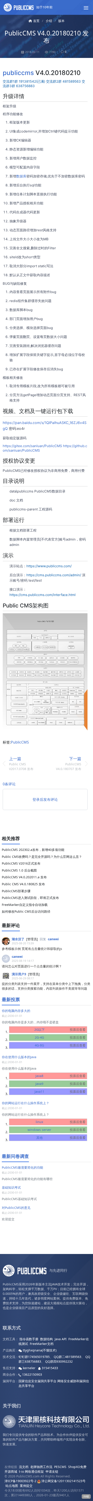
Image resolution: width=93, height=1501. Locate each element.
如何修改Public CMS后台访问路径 (26, 911)
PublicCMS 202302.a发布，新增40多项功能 (33, 850)
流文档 (23, 1467)
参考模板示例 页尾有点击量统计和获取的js (32, 949)
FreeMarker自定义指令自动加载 (25, 905)
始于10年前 (44, 7)
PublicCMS (20, 742)
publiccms (18, 73)
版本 (61, 21)
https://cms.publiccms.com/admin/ (53, 575)
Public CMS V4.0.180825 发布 (23, 884)
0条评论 (9, 783)
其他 (61, 1137)
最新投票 (11, 999)
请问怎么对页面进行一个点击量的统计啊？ (32, 966)
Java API (61, 1339)
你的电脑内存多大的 (16, 1011)
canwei (53, 939)
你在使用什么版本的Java (19, 1057)
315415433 (49, 1368)
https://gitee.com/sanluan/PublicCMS (32, 446)
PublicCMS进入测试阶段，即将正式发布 (30, 898)
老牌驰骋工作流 (41, 1467)
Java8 (60, 1076)
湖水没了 (18, 939)
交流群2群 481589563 (63, 81)
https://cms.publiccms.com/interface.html (42, 595)
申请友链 (52, 1471)
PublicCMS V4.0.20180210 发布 (47, 37)
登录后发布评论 (45, 799)
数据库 (21, 176)
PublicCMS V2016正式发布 (21, 863)
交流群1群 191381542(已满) (24, 81)
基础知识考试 (11, 1187)
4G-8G (60, 1045)
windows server (56, 1130)
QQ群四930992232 (59, 1361)
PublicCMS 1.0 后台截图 (19, 870)
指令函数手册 (28, 1339)
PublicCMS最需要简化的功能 (22, 1167)
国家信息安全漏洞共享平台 (37, 1381)
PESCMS (60, 1467)
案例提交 (26, 1485)
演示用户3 (19, 974)
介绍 (49, 21)
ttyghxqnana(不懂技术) (39, 1350)
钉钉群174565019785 (34, 1357)
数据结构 (46, 1339)
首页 (36, 21)
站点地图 (11, 1485)
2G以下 (60, 1029)
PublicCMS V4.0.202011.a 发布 (24, 877)
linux (60, 1122)
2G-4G (60, 1037)
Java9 (60, 1084)
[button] (86, 7)
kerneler (29, 1368)
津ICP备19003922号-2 (20, 1481)
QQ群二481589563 (67, 1357)
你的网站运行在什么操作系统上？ (25, 1103)
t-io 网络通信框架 (31, 1471)
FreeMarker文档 (41, 1344)
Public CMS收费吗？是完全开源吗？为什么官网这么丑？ (42, 856)
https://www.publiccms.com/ (49, 566)
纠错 (86, 1496)
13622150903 (31, 1374)
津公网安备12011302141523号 (63, 1481)
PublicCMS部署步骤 (16, 891)
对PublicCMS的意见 (16, 1207)
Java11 (60, 1091)
